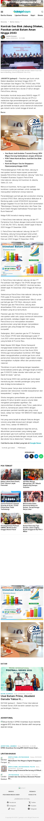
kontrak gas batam (8, 448)
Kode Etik (32, 794)
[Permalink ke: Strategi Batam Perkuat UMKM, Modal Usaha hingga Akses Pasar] (11, 518)
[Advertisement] (22, 559)
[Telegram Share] (36, 456)
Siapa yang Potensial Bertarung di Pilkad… (25, 770)
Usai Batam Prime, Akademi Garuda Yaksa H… (18, 698)
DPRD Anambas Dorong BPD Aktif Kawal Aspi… (20, 748)
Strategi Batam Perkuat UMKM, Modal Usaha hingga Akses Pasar (10, 527)
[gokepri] (22, 11)
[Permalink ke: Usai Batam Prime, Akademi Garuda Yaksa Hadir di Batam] (22, 679)
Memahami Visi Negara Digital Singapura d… (24, 762)
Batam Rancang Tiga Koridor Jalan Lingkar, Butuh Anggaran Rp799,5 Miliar (33, 528)
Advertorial (5, 746)
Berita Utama (13, 757)
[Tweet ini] (31, 456)
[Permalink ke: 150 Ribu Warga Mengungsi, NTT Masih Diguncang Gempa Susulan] (33, 474)
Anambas (13, 746)
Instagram (12, 806)
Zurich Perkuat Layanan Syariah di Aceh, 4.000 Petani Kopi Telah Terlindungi (10, 506)
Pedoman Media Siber (11, 794)
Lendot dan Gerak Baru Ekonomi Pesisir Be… (24, 778)
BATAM (4, 664)
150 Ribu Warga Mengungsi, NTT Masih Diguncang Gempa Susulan (32, 484)
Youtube (33, 806)
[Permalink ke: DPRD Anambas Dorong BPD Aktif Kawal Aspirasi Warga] (22, 733)
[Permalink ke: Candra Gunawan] (3, 37)
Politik (32, 767)
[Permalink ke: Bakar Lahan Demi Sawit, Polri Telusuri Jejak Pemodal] (11, 474)
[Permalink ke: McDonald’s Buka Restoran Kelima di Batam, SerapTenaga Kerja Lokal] (33, 496)
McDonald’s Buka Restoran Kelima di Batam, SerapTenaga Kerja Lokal (31, 506)
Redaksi (32, 791)
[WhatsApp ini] (41, 456)
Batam (3, 693)
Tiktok (13, 809)
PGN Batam (22, 448)
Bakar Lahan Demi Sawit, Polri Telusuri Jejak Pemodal (10, 483)
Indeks (11, 791)
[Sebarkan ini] (27, 456)
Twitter (33, 802)
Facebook (12, 802)
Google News (35, 443)
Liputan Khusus (23, 757)
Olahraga (9, 693)
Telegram (33, 809)
